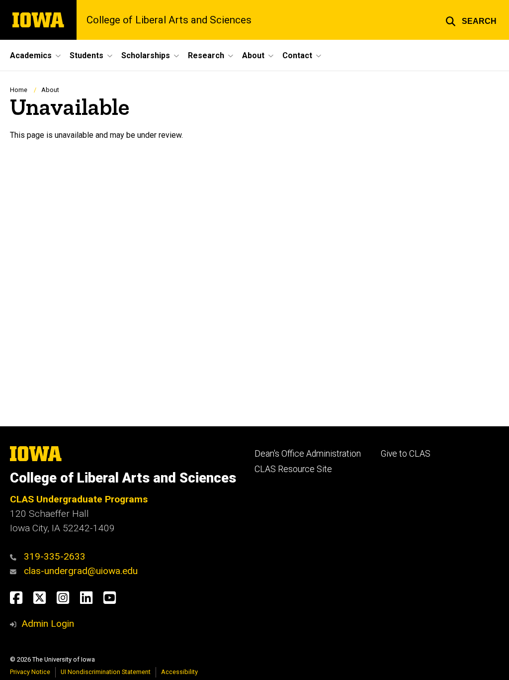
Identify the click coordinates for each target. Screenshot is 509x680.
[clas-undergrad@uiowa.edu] (15, 571)
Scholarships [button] (145, 55)
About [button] (253, 55)
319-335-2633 (54, 556)
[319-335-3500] (15, 556)
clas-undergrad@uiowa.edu (81, 571)
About (50, 90)
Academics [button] (31, 55)
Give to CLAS (405, 454)
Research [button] (206, 55)
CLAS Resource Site (293, 469)
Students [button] (86, 55)
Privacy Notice (30, 672)
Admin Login (47, 623)
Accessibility (179, 672)
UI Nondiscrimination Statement (106, 672)
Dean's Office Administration (307, 454)
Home (18, 90)
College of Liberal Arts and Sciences (169, 20)
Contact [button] (297, 55)
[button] (471, 20)
